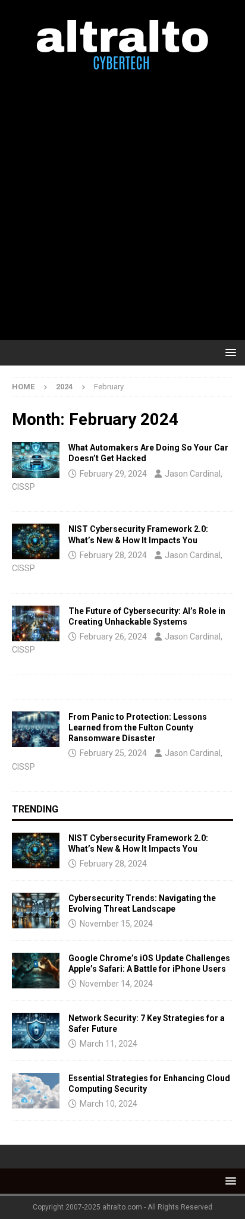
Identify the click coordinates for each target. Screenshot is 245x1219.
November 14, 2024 (116, 983)
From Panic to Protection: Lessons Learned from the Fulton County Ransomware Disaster (137, 727)
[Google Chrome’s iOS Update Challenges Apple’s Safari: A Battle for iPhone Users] (35, 970)
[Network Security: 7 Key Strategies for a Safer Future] (35, 1030)
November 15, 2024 (116, 923)
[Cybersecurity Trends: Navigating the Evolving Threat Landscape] (35, 910)
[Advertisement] (122, 205)
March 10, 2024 (108, 1103)
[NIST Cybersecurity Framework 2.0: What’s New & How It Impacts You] (35, 850)
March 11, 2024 (108, 1043)
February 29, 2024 (113, 473)
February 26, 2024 (113, 636)
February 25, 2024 (113, 753)
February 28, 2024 (113, 555)
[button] (228, 352)
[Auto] (35, 460)
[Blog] (35, 541)
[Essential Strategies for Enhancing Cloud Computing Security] (35, 1090)
